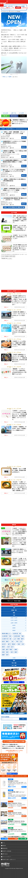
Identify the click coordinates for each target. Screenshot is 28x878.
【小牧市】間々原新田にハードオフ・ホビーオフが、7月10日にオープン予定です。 (19, 551)
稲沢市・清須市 (5, 641)
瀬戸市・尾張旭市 (11, 644)
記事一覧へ (14, 113)
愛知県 (19, 11)
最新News (8, 7)
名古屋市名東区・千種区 (19, 636)
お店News (24, 7)
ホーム (3, 842)
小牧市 (10, 256)
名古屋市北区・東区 (17, 633)
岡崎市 (16, 649)
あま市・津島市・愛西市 (19, 638)
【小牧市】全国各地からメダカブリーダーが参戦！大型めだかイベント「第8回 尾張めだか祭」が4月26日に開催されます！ (19, 358)
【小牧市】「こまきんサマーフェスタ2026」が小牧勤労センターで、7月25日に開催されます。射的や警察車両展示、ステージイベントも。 (19, 531)
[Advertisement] (14, 275)
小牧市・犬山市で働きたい (8, 128)
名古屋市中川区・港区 (6, 638)
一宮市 (12, 641)
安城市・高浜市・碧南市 (7, 649)
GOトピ (2, 7)
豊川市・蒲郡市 (14, 652)
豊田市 (3, 646)
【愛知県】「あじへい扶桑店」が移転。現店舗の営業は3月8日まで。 (19, 470)
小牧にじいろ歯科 (6, 76)
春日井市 (4, 644)
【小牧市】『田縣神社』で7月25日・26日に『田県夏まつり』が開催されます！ (19, 428)
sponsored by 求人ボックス (21, 128)
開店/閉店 (18, 7)
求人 (13, 7)
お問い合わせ (5, 853)
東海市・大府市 (21, 644)
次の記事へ (22, 113)
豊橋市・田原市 (5, 654)
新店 (14, 256)
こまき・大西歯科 (5, 256)
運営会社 (4, 845)
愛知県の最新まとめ (6, 633)
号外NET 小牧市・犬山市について (9, 859)
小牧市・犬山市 (19, 641)
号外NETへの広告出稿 (6, 851)
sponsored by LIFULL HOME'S (21, 776)
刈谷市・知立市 (10, 646)
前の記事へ (6, 113)
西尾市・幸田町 (5, 652)
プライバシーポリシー (6, 856)
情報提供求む (5, 848)
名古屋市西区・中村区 (6, 636)
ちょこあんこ (9, 258)
